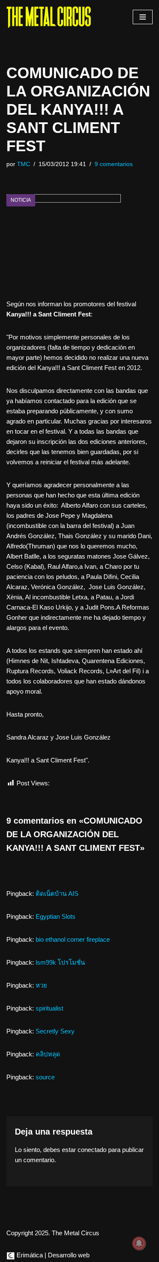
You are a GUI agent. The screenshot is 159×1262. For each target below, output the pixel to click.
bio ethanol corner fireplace (73, 939)
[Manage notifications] (139, 1243)
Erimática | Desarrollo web (52, 1255)
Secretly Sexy (55, 1031)
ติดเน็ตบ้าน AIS (57, 893)
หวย (41, 985)
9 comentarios (114, 164)
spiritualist (49, 1008)
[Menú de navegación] (143, 17)
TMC (23, 164)
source (45, 1077)
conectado (92, 1149)
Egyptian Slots (55, 916)
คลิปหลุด (48, 1054)
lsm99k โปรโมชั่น (60, 962)
